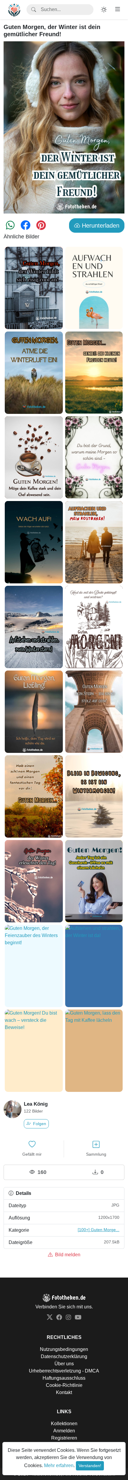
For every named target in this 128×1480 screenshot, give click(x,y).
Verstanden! (90, 1465)
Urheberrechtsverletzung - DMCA (64, 1370)
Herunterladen (99, 225)
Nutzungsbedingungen (64, 1349)
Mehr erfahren (59, 1465)
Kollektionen (64, 1423)
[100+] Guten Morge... (98, 1229)
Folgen (39, 1123)
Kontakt (64, 1392)
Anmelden (64, 1430)
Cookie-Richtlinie (64, 1385)
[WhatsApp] (10, 227)
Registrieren (64, 1437)
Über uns (64, 1363)
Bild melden (67, 1254)
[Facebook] (25, 227)
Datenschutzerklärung (64, 1356)
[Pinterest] (41, 227)
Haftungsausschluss (64, 1378)
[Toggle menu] (117, 9)
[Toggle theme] (104, 9)
